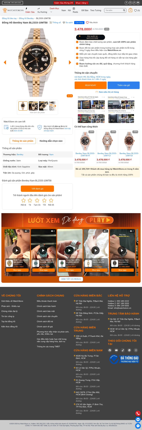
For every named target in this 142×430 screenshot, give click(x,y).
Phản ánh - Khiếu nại (10, 306)
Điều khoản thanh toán (47, 301)
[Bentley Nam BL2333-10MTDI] (129, 141)
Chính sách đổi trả (45, 321)
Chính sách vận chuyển (47, 316)
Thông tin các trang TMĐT (48, 346)
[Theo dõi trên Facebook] (126, 3)
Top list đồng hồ (8, 321)
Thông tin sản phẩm (22, 141)
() (138, 10)
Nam (64, 10)
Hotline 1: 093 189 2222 (118, 301)
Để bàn (85, 10)
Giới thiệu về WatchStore (12, 301)
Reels (75, 12)
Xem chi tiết (18, 131)
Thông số (56, 22)
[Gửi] (124, 10)
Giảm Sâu (30, 12)
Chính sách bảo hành (46, 306)
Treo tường (95, 10)
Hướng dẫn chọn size (51, 141)
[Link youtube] (116, 350)
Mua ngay (17, 270)
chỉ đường (135, 325)
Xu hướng (42, 12)
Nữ (69, 10)
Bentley (20, 154)
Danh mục (54, 8)
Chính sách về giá (45, 326)
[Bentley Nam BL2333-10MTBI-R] (85, 141)
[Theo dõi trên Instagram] (130, 3)
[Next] (69, 62)
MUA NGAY (90, 85)
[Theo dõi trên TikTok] (134, 3)
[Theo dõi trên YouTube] (138, 3)
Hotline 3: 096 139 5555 (118, 306)
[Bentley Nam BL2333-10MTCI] (107, 141)
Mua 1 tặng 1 (82, 3)
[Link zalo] (129, 350)
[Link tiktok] (123, 350)
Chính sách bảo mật (46, 311)
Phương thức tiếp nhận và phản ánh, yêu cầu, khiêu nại (53, 333)
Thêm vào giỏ (123, 85)
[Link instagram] (136, 350)
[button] (130, 10)
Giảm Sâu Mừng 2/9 (63, 3)
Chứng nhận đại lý (9, 311)
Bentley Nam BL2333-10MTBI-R (85, 154)
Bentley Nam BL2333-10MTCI (107, 154)
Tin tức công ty (7, 316)
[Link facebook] (110, 350)
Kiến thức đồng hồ (9, 326)
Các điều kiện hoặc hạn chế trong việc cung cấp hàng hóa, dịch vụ (51, 340)
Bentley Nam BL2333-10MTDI (129, 154)
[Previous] (5, 62)
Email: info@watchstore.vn (119, 308)
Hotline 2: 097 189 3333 (118, 303)
